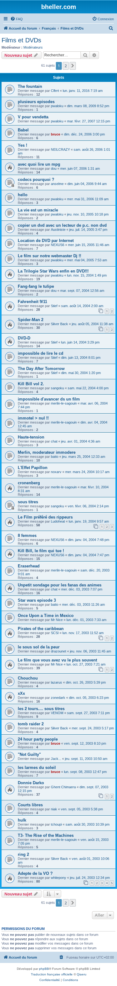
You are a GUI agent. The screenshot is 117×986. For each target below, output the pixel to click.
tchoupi (56, 824)
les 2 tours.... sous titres (41, 708)
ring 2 (23, 854)
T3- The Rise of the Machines (46, 835)
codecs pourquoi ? (36, 179)
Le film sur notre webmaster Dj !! (49, 256)
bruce (55, 134)
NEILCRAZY (60, 149)
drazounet (58, 651)
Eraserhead (29, 566)
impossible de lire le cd (40, 353)
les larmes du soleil (37, 767)
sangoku (57, 388)
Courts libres (30, 805)
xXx (21, 693)
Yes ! (22, 145)
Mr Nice (57, 620)
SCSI (55, 633)
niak (54, 809)
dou (53, 168)
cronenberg (29, 483)
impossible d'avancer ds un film (49, 399)
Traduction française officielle (52, 974)
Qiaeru (81, 974)
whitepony (58, 877)
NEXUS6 (57, 245)
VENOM (57, 713)
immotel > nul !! (33, 418)
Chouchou (28, 678)
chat (54, 441)
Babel (23, 130)
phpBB (44, 968)
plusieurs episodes (36, 101)
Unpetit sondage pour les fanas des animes (59, 585)
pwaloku (57, 106)
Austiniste (58, 229)
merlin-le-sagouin (64, 403)
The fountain (30, 86)
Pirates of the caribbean (41, 628)
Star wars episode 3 (37, 600)
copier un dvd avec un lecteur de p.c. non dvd (62, 225)
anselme (57, 184)
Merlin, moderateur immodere (47, 452)
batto (54, 456)
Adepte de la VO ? (35, 873)
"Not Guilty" (29, 754)
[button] (73, 65)
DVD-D (24, 338)
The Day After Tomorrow (41, 368)
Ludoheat (58, 521)
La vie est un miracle (38, 210)
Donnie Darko (31, 782)
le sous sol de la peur (39, 647)
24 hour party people (38, 739)
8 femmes (27, 535)
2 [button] (66, 66)
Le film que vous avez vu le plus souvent (57, 660)
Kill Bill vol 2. (31, 384)
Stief (54, 306)
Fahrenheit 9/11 (32, 301)
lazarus (56, 682)
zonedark (58, 697)
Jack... (56, 759)
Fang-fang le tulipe (36, 286)
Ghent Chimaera (63, 787)
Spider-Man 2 (30, 319)
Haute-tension (31, 437)
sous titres (28, 502)
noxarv (56, 472)
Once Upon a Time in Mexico (46, 615)
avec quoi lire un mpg (39, 164)
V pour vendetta (33, 117)
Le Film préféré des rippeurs (45, 517)
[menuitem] (16, 19)
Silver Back (59, 324)
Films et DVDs (21, 40)
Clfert (55, 90)
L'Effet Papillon (32, 467)
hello (22, 194)
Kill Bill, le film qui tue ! (41, 550)
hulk (22, 820)
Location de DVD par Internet (46, 240)
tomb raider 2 (31, 724)
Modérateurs (33, 47)
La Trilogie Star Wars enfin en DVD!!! (53, 271)
